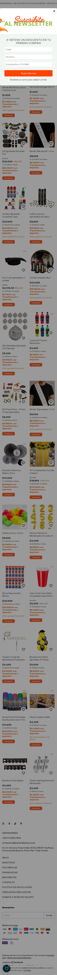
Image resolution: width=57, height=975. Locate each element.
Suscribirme (28, 73)
